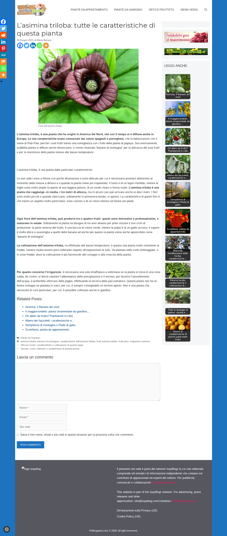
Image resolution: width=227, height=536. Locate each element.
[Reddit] (3, 35)
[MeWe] (3, 55)
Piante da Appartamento (89, 9)
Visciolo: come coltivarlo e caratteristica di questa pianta (50, 348)
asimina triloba (28, 341)
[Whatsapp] (39, 45)
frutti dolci (123, 341)
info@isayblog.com (164, 482)
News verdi (189, 9)
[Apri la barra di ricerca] (205, 10)
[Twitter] (26, 45)
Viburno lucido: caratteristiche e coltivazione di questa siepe (52, 345)
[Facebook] (20, 45)
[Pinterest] (3, 48)
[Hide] (1, 81)
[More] (46, 45)
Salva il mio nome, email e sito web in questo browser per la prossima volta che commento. (77, 434)
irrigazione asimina (140, 341)
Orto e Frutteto (161, 9)
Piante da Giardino (128, 9)
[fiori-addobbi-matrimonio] (186, 41)
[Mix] (3, 61)
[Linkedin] (33, 45)
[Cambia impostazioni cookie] (6, 529)
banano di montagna (48, 341)
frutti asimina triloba (107, 341)
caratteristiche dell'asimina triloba (77, 341)
